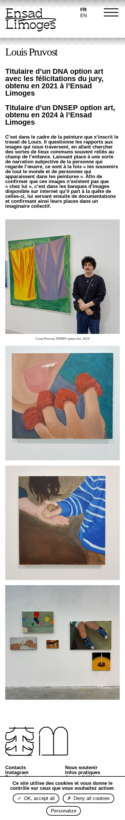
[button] (107, 20)
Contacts (15, 767)
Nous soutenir (81, 767)
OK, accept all (38, 798)
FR (83, 9)
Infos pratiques (82, 772)
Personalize (63, 811)
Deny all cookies (91, 798)
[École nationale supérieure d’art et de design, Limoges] (30, 20)
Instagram (16, 772)
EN (83, 15)
